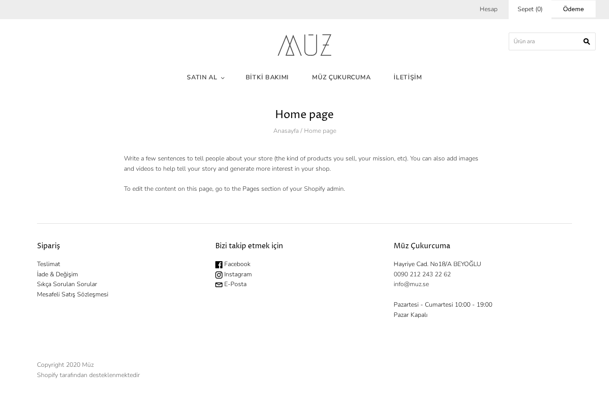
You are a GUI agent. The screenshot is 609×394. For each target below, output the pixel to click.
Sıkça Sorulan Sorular (67, 284)
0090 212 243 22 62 (422, 274)
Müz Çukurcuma (341, 77)
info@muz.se (411, 284)
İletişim (408, 77)
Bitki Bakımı (267, 77)
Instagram (237, 274)
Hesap (489, 9)
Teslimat (48, 264)
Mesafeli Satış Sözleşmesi (72, 294)
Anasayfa (286, 131)
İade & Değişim (57, 274)
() (530, 9)
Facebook (236, 264)
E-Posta (234, 284)
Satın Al (202, 77)
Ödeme (573, 8)
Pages (251, 189)
